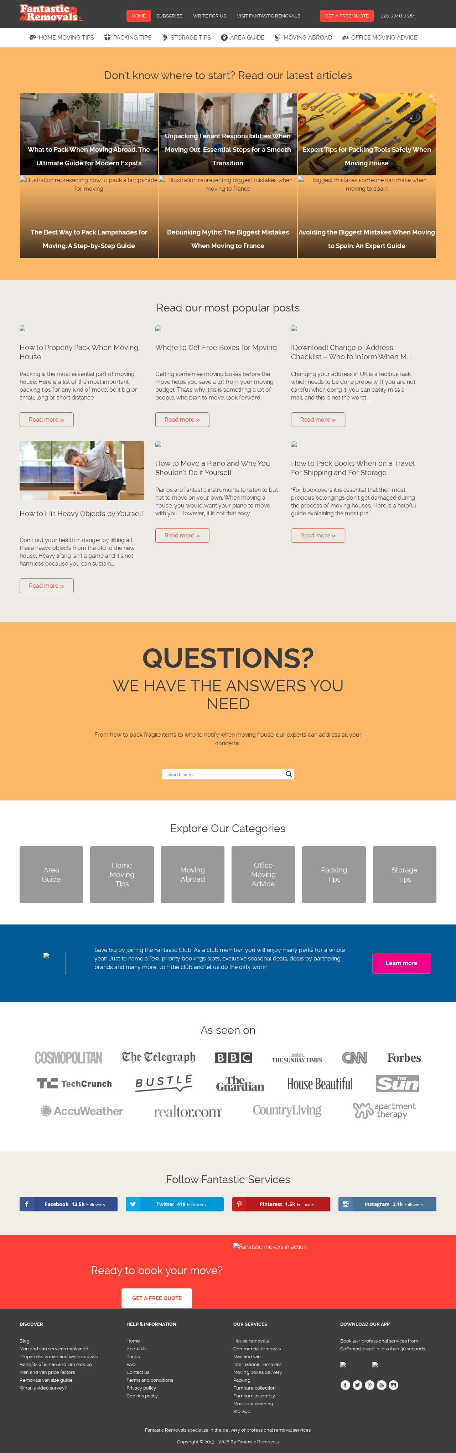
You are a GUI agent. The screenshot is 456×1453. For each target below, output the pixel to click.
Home (139, 16)
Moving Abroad (308, 37)
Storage (241, 1411)
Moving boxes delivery (257, 1372)
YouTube (382, 1386)
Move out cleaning (253, 1403)
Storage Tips (191, 37)
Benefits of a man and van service (56, 1364)
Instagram (393, 1386)
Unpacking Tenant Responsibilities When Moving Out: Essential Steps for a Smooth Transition (228, 149)
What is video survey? (43, 1388)
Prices (133, 1356)
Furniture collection (254, 1388)
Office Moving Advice (384, 37)
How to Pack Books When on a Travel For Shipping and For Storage (352, 468)
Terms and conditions (149, 1380)
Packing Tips (132, 37)
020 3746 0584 (397, 16)
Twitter (357, 1386)
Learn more (402, 963)
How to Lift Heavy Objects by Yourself (82, 513)
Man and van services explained (54, 1348)
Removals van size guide (46, 1380)
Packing (241, 1380)
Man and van (247, 1356)
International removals (257, 1364)
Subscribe (169, 16)
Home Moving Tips (66, 37)
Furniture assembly (254, 1395)
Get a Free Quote (347, 16)
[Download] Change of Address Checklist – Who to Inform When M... (351, 352)
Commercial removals (257, 1348)
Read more (44, 419)
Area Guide (247, 37)
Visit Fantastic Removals (268, 16)
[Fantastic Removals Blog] (51, 13)
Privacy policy (141, 1388)
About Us (136, 1348)
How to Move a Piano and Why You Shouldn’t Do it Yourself (212, 468)
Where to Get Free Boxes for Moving (216, 347)
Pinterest (369, 1386)
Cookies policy (142, 1395)
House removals (251, 1341)
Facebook (345, 1386)
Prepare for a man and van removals (59, 1356)
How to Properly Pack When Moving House (79, 352)
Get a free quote (157, 1298)
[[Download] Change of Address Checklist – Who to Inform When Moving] (353, 329)
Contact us (137, 1372)
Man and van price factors (47, 1372)
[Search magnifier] (289, 774)
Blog (25, 1341)
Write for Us (209, 16)
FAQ (131, 1364)
